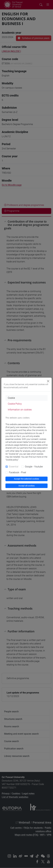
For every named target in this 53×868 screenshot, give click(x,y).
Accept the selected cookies (26, 479)
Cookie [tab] (11, 398)
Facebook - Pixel (17, 472)
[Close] (48, 381)
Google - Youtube (34, 466)
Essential (13, 466)
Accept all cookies (26, 486)
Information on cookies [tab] (20, 409)
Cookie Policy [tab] (15, 403)
